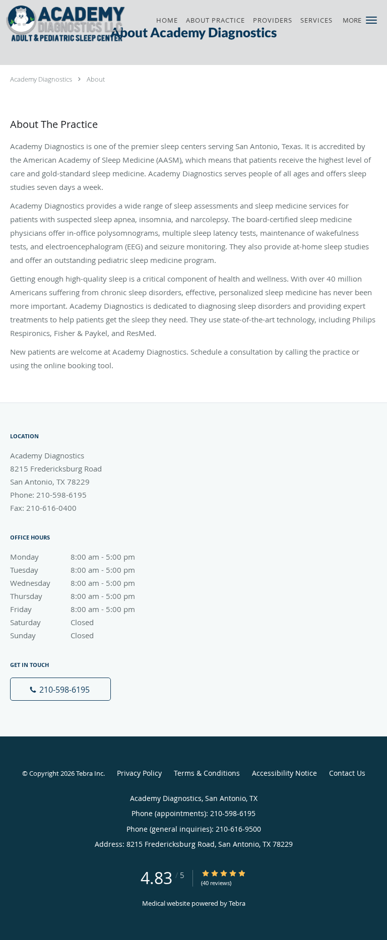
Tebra (237, 903)
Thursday (72, 596)
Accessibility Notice (284, 773)
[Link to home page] (88, 23)
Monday (72, 557)
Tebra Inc (89, 773)
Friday (72, 609)
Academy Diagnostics (41, 79)
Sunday (52, 635)
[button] (371, 20)
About (96, 79)
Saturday (52, 622)
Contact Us (347, 773)
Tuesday (72, 570)
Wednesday (72, 583)
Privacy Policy (139, 773)
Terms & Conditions (207, 773)
